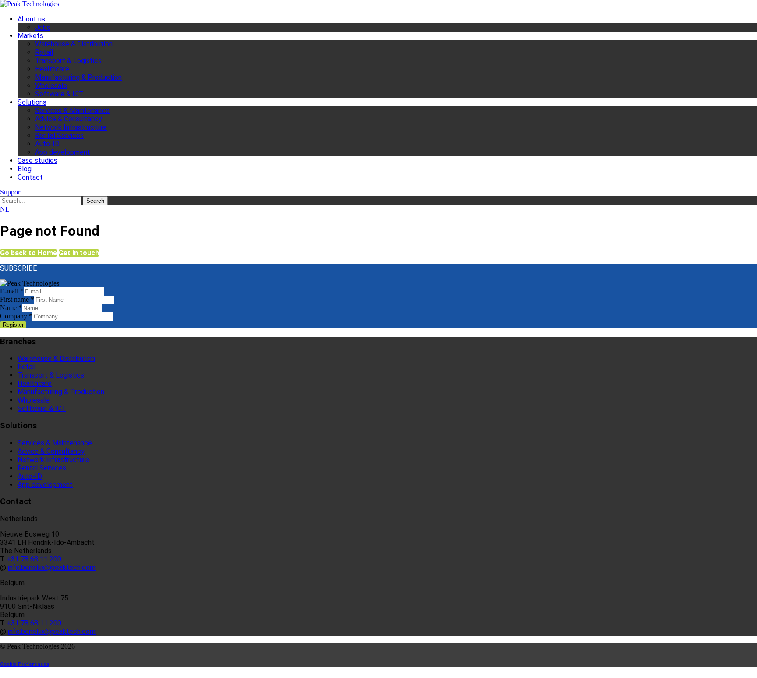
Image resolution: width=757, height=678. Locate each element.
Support (11, 192)
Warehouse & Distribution (74, 44)
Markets (30, 36)
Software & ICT (59, 94)
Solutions (32, 102)
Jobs (42, 27)
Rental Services (59, 135)
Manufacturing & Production (78, 77)
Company (16, 316)
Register (13, 324)
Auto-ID (47, 144)
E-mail (12, 291)
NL (5, 209)
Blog (25, 169)
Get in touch (79, 253)
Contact (30, 177)
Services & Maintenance (72, 110)
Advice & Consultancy (68, 119)
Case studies (37, 160)
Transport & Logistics (68, 60)
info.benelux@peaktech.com (52, 567)
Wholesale (51, 85)
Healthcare (52, 69)
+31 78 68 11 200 (34, 559)
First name (17, 299)
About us (31, 19)
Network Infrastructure (71, 127)
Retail (44, 52)
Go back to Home (28, 253)
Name (11, 307)
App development (62, 152)
